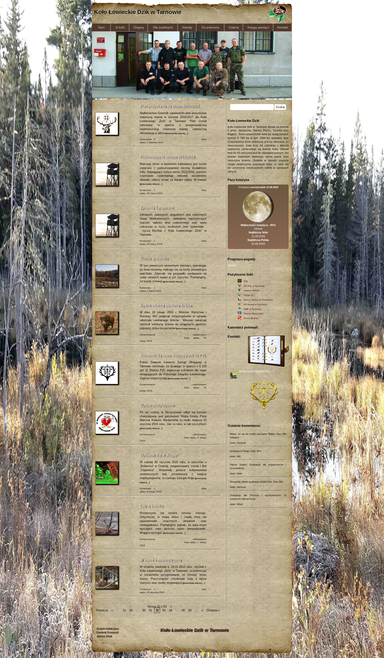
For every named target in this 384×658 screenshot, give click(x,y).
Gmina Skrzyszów (253, 313)
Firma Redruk (251, 318)
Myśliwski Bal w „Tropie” (159, 455)
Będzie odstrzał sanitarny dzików (166, 305)
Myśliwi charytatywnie (157, 405)
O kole (120, 27)
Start (101, 27)
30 (143, 610)
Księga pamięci (258, 27)
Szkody (187, 27)
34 (170, 610)
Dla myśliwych (163, 27)
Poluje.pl (248, 295)
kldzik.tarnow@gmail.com (254, 371)
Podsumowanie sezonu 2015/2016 (167, 157)
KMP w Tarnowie (253, 309)
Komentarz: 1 (147, 190)
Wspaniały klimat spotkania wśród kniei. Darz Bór (256, 481)
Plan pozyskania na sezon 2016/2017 (169, 106)
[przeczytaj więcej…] (176, 133)
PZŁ (246, 281)
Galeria (234, 27)
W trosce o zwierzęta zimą (160, 560)
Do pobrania (210, 27)
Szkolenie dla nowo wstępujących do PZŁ (173, 355)
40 (183, 610)
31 (150, 610)
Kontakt (282, 27)
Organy (139, 27)
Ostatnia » (213, 610)
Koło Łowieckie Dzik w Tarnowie (137, 12)
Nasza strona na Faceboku (258, 300)
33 (163, 610)
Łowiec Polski (251, 290)
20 (130, 610)
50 (190, 610)
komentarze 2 (147, 139)
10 (124, 610)
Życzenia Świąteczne (157, 208)
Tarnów (232, 265)
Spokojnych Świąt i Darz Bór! (245, 451)
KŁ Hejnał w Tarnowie (255, 304)
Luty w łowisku (151, 506)
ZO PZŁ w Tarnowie (254, 286)
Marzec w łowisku (154, 259)
